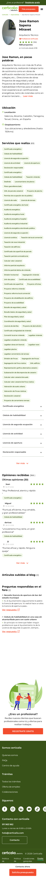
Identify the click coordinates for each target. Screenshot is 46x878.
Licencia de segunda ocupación (18, 424)
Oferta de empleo (11, 787)
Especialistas (15, 15)
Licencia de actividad (13, 433)
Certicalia (5, 15)
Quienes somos (10, 755)
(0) (37, 575)
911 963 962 (7, 824)
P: (3, 595)
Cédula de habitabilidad (14, 415)
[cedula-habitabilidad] (41, 416)
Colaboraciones (10, 792)
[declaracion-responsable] (41, 452)
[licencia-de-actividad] (41, 434)
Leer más (28, 96)
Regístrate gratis (32, 2)
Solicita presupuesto (23, 872)
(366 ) (32, 475)
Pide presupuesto (28, 9)
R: (3, 601)
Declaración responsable (14, 452)
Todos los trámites (11, 781)
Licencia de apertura (12, 443)
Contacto (14, 840)
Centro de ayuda (10, 765)
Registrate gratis (23, 731)
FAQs (4, 760)
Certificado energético (13, 406)
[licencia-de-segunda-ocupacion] (41, 425)
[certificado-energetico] (41, 407)
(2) (9, 590)
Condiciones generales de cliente (28, 861)
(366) (35, 42)
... (21, 96)
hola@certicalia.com (13, 833)
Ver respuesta (9, 610)
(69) (32, 143)
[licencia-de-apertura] (41, 443)
